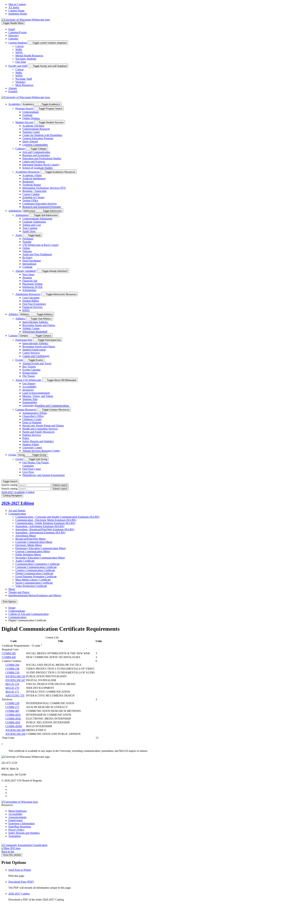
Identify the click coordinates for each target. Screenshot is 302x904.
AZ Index (13, 7)
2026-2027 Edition (17, 503)
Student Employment (34, 349)
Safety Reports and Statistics (38, 441)
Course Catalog (30, 194)
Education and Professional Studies (41, 158)
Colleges (20, 148)
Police (25, 438)
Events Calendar (31, 369)
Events (19, 359)
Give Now (28, 471)
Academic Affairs (32, 175)
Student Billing (30, 300)
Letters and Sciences (33, 161)
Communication (17, 513)
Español (12, 91)
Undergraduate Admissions (37, 218)
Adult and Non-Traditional (37, 254)
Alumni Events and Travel (36, 363)
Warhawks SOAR (32, 287)
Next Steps (28, 274)
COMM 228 (12, 703)
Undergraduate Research (36, 128)
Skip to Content (17, 4)
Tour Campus (29, 228)
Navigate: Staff (23, 78)
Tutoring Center (31, 132)
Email (11, 29)
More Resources (24, 85)
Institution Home (17, 13)
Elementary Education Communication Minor (40, 548)
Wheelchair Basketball (34, 331)
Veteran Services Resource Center (41, 450)
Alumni (12, 88)
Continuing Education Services (39, 203)
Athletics (13, 314)
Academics (14, 104)
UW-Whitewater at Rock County (40, 244)
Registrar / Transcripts (34, 191)
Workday (20, 81)
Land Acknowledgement (36, 392)
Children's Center (32, 419)
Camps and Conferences (35, 355)
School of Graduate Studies (37, 167)
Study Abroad (30, 141)
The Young (28, 376)
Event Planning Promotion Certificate (36, 576)
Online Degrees (31, 118)
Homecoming (29, 372)
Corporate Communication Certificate (36, 567)
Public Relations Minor (28, 554)
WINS (19, 52)
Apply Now (29, 231)
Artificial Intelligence (34, 178)
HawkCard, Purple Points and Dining (43, 425)
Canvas (19, 46)
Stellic (18, 49)
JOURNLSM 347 (15, 680)
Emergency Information (21, 823)
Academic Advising (33, 125)
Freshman (27, 238)
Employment (15, 820)
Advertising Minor (25, 535)
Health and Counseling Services (40, 428)
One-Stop (20, 61)
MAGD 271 (12, 691)
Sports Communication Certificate (34, 582)
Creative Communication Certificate (35, 570)
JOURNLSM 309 (15, 730)
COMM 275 (12, 707)
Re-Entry (27, 257)
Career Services (31, 352)
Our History (29, 383)
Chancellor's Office (33, 416)
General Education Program (37, 138)
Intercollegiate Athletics (35, 322)
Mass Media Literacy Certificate (33, 579)
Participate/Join (23, 339)
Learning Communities (35, 144)
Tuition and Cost (31, 224)
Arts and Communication (36, 152)
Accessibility (29, 386)
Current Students (17, 42)
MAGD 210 (12, 684)
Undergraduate (30, 111)
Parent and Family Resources (38, 431)
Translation (14, 836)
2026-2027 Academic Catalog (17, 492)
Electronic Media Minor (28, 545)
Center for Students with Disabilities (42, 135)
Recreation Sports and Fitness (38, 325)
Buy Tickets (29, 366)
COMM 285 (9, 653)
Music (11, 589)
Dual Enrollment (31, 260)
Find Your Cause (31, 468)
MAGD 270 (12, 687)
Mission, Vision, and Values (37, 396)
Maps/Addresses (17, 810)
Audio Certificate (24, 560)
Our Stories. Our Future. (35, 464)
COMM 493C (13, 714)
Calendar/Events (17, 32)
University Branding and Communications (45, 405)
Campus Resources (26, 409)
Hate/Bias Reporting (19, 826)
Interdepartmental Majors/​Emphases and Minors (34, 595)
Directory (13, 35)
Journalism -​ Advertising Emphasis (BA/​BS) (39, 526)
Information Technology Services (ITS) (44, 187)
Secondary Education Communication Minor (40, 557)
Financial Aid (29, 280)
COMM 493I (12, 722)
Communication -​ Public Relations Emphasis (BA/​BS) (45, 523)
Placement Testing (32, 283)
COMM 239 (12, 672)
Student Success (24, 122)
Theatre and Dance (18, 592)
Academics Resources (27, 171)
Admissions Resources (27, 294)
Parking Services (31, 435)
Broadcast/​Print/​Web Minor (30, 538)
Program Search (24, 108)
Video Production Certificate (31, 585)
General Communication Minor (32, 551)
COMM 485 (12, 710)
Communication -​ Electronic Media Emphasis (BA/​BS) (45, 519)
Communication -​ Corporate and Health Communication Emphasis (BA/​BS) (57, 516)
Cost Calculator (30, 297)
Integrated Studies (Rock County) (40, 164)
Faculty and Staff (17, 65)
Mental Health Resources (29, 55)
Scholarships (29, 290)
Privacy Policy (16, 829)
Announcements (17, 817)
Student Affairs (30, 444)
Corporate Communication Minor (33, 541)
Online (26, 248)
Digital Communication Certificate (34, 573)
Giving (12, 454)
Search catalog (9, 484)
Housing (27, 277)
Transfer (26, 241)
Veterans (27, 251)
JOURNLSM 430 (15, 733)
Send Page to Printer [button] (19, 869)
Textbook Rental (31, 184)
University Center (32, 447)
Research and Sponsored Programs (41, 206)
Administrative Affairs (34, 413)
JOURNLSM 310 (15, 676)
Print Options (9, 601)
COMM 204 (12, 664)
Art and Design (16, 510)
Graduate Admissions (34, 221)
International (29, 263)
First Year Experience (34, 303)
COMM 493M (13, 726)
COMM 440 (9, 657)
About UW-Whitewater (28, 380)
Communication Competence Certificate (37, 563)
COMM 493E (13, 718)
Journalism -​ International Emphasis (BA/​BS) (40, 532)
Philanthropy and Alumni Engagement (43, 475)
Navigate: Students (25, 58)
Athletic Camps (30, 328)
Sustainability (29, 402)
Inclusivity (28, 389)
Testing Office (30, 200)
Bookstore (28, 181)
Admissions (14, 210)
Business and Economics (36, 155)
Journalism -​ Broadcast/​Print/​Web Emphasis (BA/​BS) (44, 529)
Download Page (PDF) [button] (21, 881)
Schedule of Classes (33, 197)
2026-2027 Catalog (19, 893)
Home (11, 607)
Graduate (27, 115)
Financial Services (32, 307)
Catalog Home (16, 10)
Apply (18, 235)
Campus (12, 335)
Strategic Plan (30, 399)
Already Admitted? (25, 270)
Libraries (13, 38)
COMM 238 (12, 668)
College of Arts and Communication (28, 614)
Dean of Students (31, 422)
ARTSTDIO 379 (14, 695)
